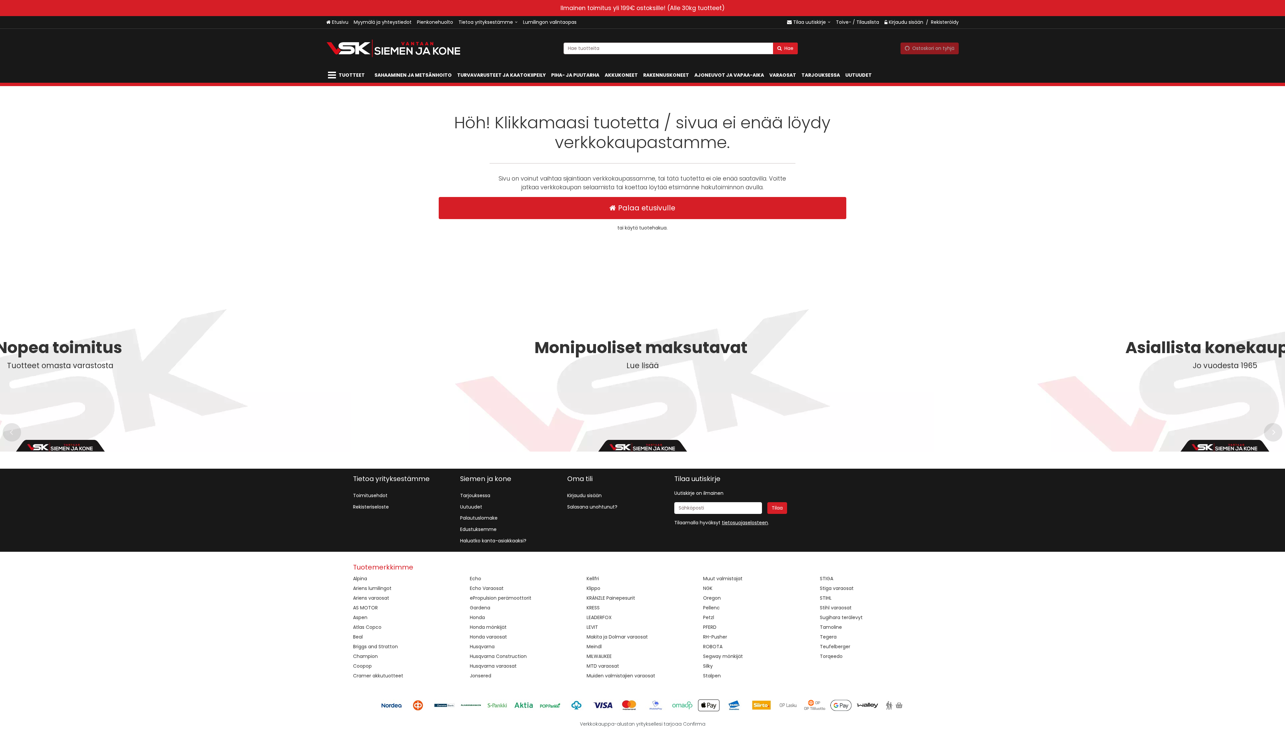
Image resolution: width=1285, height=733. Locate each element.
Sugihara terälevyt (841, 617)
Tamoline (831, 627)
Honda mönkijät (488, 627)
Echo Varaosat (487, 588)
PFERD (709, 627)
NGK (707, 588)
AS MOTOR (365, 607)
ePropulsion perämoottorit (500, 598)
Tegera (828, 637)
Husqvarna (482, 646)
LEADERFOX (599, 617)
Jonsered (480, 675)
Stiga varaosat (837, 588)
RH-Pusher (715, 637)
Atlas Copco (367, 627)
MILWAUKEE (599, 656)
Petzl (708, 617)
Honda (477, 617)
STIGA (826, 578)
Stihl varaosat (836, 607)
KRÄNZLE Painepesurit (611, 598)
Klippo (593, 588)
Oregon (712, 598)
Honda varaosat (488, 637)
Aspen (360, 617)
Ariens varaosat (371, 598)
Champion (365, 656)
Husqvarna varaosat (493, 666)
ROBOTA (712, 646)
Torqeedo (831, 656)
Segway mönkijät (723, 656)
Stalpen (712, 675)
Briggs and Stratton (375, 646)
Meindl (594, 646)
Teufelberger (835, 646)
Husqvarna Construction (498, 656)
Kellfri (593, 578)
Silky (708, 666)
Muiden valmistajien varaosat (621, 675)
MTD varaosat (603, 666)
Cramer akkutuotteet (378, 675)
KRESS (593, 607)
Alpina (360, 578)
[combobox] (681, 48)
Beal (358, 637)
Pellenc (711, 607)
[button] (745, 522)
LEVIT (592, 627)
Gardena (480, 607)
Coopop (362, 666)
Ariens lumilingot (372, 588)
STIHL (826, 598)
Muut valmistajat (723, 578)
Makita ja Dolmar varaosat (617, 637)
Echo (475, 578)
